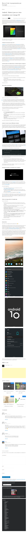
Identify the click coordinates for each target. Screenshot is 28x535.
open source (18, 44)
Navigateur (6, 518)
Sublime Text (6, 522)
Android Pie (13, 181)
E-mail (3, 469)
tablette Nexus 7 (19, 20)
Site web (3, 473)
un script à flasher (7, 184)
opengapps (9, 191)
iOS (5, 510)
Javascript (6, 512)
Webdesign (6, 525)
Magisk (19, 192)
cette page (11, 58)
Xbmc (5, 528)
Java (5, 511)
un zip (6, 194)
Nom (3, 466)
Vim (5, 524)
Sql (5, 521)
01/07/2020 (12, 396)
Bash (5, 502)
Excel (5, 506)
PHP (5, 519)
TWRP (16, 144)
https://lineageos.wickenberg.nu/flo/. (9, 188)
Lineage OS (3, 44)
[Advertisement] (14, 373)
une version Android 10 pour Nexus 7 (13, 69)
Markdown (6, 517)
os (5, 362)
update (7, 362)
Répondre (6, 419)
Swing (5, 523)
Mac (5, 516)
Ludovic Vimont (7, 365)
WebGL (6, 526)
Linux (5, 515)
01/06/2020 (24, 396)
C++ (5, 504)
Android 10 (19, 48)
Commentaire (4, 455)
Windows (6, 527)
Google (6, 508)
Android (3, 362)
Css (5, 505)
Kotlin (5, 513)
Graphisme (6, 509)
